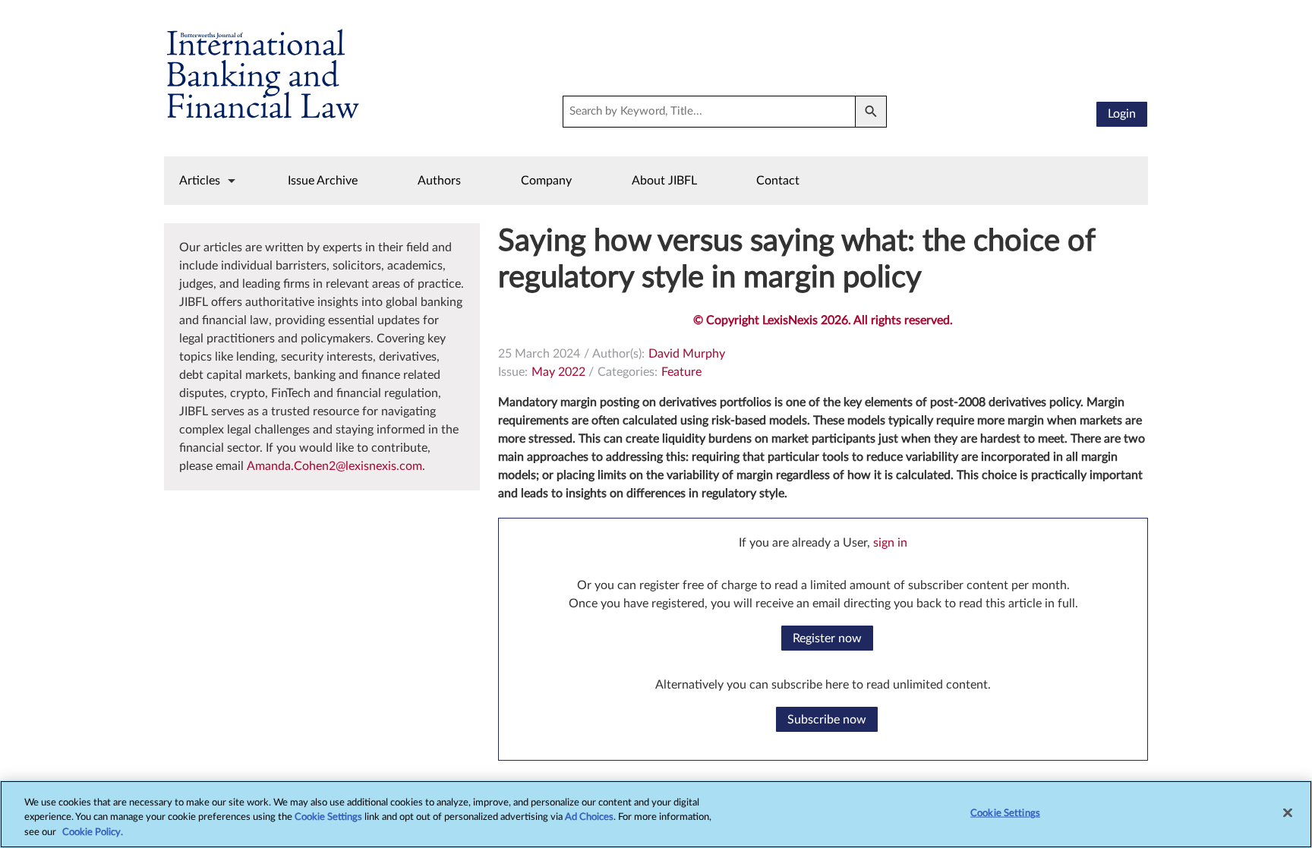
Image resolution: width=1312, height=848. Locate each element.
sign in (890, 543)
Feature (681, 372)
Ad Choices (589, 818)
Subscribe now (826, 720)
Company (546, 181)
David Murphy (686, 354)
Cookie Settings (328, 818)
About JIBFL (664, 181)
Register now (827, 638)
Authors (439, 181)
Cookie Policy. (92, 832)
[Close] (1287, 812)
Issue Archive (323, 181)
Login (1122, 114)
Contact (778, 181)
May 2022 (558, 372)
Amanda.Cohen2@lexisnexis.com (334, 466)
